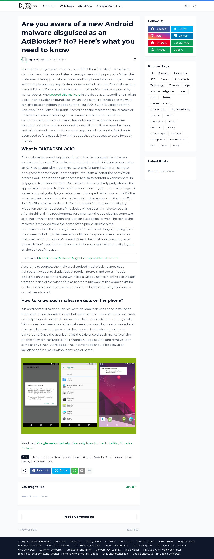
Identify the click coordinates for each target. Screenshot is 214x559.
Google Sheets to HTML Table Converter (156, 553)
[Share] (134, 59)
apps (77, 457)
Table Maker (132, 549)
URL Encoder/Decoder (87, 545)
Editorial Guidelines (109, 6)
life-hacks (155, 127)
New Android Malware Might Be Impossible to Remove (79, 258)
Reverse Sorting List (116, 545)
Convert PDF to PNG (108, 549)
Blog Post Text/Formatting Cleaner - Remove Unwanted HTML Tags (58, 553)
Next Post (132, 529)
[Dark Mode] (187, 6)
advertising (54, 457)
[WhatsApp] (74, 471)
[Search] (193, 6)
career (182, 91)
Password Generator (30, 545)
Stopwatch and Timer (79, 549)
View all (130, 486)
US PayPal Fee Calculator (171, 545)
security (26, 461)
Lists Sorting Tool (142, 545)
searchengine (158, 133)
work (164, 145)
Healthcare (180, 73)
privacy (171, 127)
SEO (153, 79)
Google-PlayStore (102, 457)
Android (67, 457)
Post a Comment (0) (79, 516)
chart (153, 97)
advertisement (38, 457)
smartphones (178, 139)
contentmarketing (161, 103)
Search (165, 79)
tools (153, 145)
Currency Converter (50, 549)
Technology (39, 461)
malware (118, 457)
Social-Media (181, 79)
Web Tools (67, 6)
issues (172, 121)
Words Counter (145, 541)
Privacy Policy (93, 541)
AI (151, 73)
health (169, 115)
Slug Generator (186, 541)
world (176, 145)
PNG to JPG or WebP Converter (162, 549)
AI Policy (110, 541)
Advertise (49, 6)
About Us (75, 541)
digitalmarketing (181, 109)
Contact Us (126, 541)
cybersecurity (158, 109)
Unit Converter (26, 549)
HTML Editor (166, 541)
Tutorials (174, 85)
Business (163, 73)
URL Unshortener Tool (115, 553)
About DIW (85, 6)
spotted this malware (65, 94)
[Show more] (89, 471)
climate (166, 97)
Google (86, 457)
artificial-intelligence (162, 91)
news (129, 457)
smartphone (157, 139)
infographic (156, 121)
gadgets (155, 115)
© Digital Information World (34, 541)
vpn (50, 461)
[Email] (82, 471)
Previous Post (28, 529)
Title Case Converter (58, 545)
